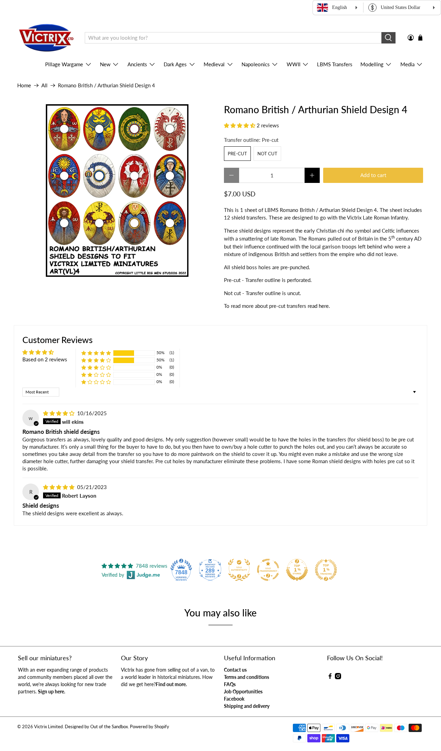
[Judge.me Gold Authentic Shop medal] (239, 570)
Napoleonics (256, 64)
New (105, 64)
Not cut (267, 153)
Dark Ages (175, 64)
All (44, 85)
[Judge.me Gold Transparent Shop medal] (268, 570)
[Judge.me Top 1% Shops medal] (297, 570)
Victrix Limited (48, 726)
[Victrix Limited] (46, 38)
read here (318, 306)
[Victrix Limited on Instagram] (338, 677)
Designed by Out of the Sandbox (96, 726)
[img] (58, 413)
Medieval (214, 64)
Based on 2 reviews (44, 359)
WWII (293, 64)
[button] (239, 125)
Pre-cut (237, 153)
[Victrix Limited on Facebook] (330, 677)
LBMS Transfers (334, 64)
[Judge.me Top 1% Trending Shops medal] (326, 570)
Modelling (371, 64)
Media (407, 64)
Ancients (137, 64)
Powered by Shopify (149, 726)
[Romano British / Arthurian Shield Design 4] (117, 190)
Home (24, 85)
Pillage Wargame (64, 64)
